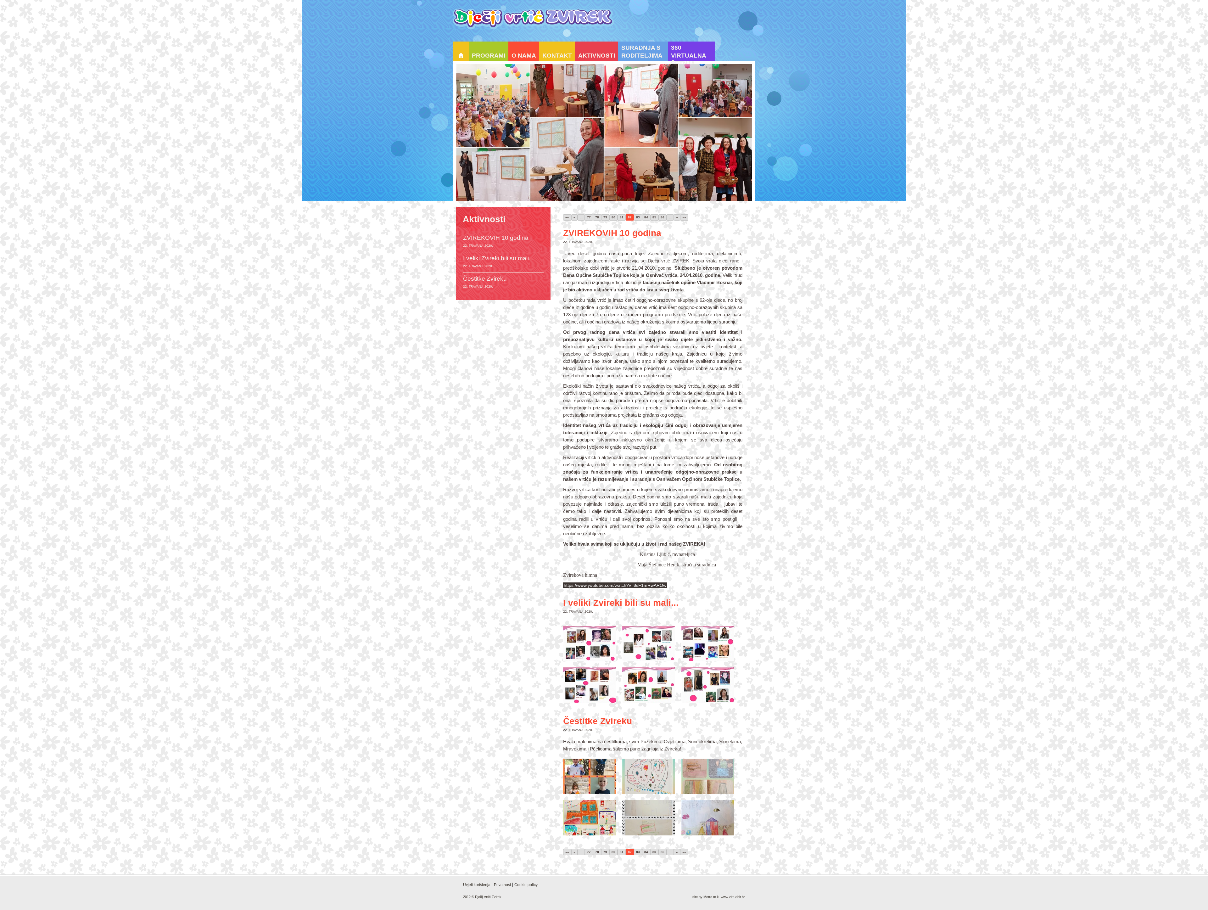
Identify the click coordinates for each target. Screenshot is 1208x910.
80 (613, 217)
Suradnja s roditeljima (642, 51)
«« (567, 217)
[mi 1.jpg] (589, 643)
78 (597, 217)
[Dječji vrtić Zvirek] (533, 19)
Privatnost (502, 885)
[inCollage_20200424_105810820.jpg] (648, 817)
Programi (488, 55)
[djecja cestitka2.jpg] (648, 776)
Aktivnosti (596, 55)
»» (684, 217)
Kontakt (557, 55)
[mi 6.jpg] (707, 685)
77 (589, 217)
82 (630, 217)
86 (662, 217)
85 (654, 217)
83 (638, 217)
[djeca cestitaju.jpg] (589, 776)
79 (605, 217)
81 (622, 217)
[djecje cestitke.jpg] (707, 776)
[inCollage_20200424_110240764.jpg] (707, 817)
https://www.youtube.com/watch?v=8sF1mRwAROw (615, 585)
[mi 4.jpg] (589, 685)
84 (646, 217)
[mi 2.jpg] (648, 643)
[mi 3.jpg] (707, 643)
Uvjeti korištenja (476, 885)
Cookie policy (526, 885)
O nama (524, 55)
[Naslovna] (461, 51)
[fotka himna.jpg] (589, 817)
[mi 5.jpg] (648, 685)
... (581, 217)
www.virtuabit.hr (733, 897)
